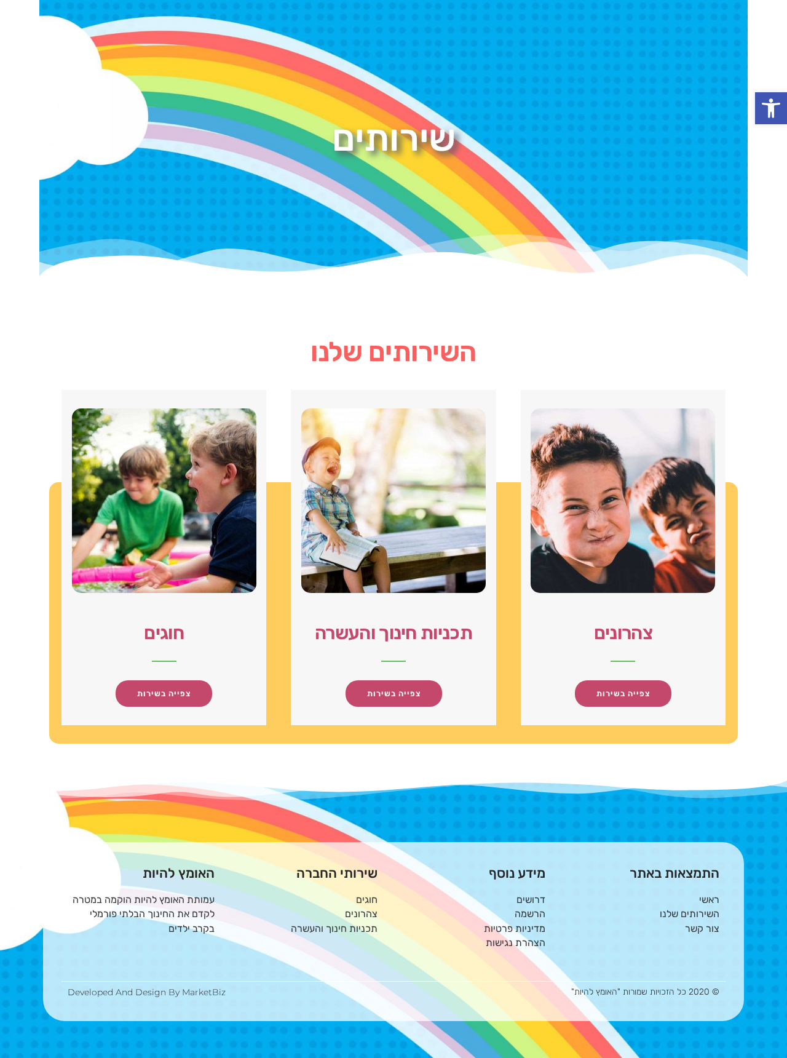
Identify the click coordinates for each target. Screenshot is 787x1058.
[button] (771, 108)
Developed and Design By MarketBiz (147, 992)
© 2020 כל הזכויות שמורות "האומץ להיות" (645, 992)
